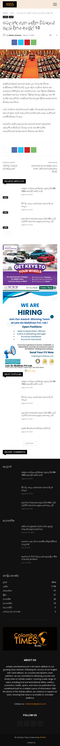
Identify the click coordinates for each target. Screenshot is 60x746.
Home (5, 13)
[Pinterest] (27, 42)
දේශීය (12, 13)
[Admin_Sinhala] (4, 35)
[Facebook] (14, 42)
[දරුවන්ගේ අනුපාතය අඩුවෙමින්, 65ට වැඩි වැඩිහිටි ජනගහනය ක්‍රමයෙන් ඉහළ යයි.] (11, 223)
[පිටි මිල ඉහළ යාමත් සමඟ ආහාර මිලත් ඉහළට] (11, 208)
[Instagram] (26, 723)
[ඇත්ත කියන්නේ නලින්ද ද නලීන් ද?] (11, 432)
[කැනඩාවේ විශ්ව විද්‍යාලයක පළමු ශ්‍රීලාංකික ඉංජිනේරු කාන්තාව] (11, 561)
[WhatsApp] (33, 42)
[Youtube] (40, 723)
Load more (29, 443)
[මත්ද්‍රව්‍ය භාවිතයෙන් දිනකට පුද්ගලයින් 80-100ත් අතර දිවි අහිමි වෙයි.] (11, 193)
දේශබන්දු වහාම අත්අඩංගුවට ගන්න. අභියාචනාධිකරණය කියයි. (44, 168)
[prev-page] (4, 233)
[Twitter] (21, 42)
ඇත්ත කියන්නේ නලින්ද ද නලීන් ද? (35, 428)
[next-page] (9, 233)
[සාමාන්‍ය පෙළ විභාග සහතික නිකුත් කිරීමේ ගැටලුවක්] (11, 546)
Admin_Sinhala (15, 35)
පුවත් (11, 17)
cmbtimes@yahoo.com (35, 704)
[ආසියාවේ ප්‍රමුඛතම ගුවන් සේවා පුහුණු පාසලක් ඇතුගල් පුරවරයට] (11, 530)
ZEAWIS (43, 737)
